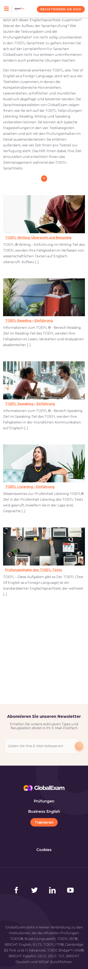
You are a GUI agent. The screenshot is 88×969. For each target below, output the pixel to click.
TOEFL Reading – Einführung (29, 321)
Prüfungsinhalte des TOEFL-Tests (33, 570)
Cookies (44, 850)
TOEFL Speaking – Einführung (30, 404)
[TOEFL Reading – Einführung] (44, 297)
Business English (44, 811)
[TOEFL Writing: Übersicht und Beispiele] (44, 214)
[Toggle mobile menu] (8, 9)
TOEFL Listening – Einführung (29, 487)
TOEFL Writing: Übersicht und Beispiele (38, 238)
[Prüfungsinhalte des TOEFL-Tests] (44, 546)
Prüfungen (44, 801)
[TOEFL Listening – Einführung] (44, 463)
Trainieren (44, 822)
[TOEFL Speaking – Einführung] (44, 380)
